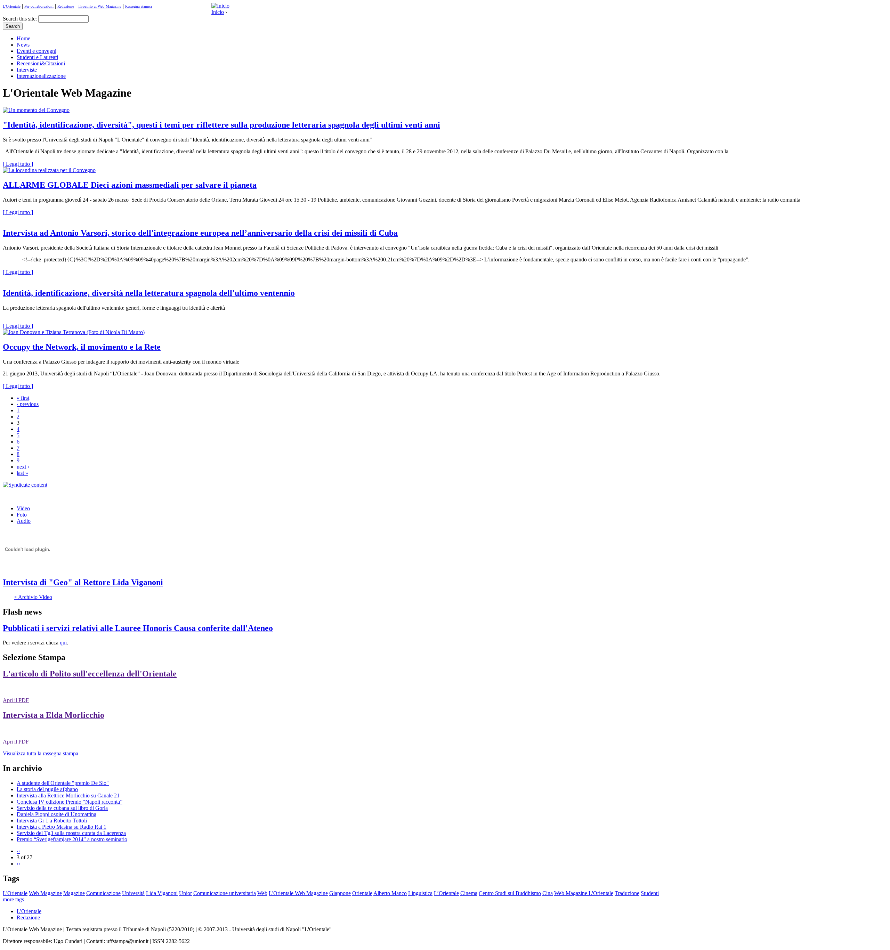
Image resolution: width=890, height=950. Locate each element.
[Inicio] (220, 6)
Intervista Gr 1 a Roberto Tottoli (52, 820)
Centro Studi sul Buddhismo (510, 893)
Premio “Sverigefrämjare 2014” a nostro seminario (72, 839)
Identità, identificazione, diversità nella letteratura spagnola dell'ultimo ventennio (149, 293)
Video (23, 508)
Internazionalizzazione (41, 76)
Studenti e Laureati (37, 57)
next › (23, 467)
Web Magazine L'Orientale (583, 893)
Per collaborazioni (39, 6)
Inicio (217, 12)
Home (23, 38)
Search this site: (20, 19)
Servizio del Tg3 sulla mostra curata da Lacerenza (71, 833)
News (23, 45)
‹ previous (28, 404)
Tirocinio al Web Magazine (99, 6)
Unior (185, 893)
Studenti (650, 893)
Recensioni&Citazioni (41, 63)
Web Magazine (45, 893)
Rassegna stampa (138, 6)
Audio (24, 521)
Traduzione (627, 893)
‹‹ (18, 851)
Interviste (27, 70)
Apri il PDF (16, 700)
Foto (22, 515)
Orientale (362, 893)
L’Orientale (446, 893)
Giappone (340, 893)
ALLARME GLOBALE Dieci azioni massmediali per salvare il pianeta (130, 184)
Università (133, 893)
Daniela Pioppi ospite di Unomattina (56, 814)
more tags (13, 899)
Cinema (468, 893)
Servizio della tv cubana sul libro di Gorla (62, 808)
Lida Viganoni (162, 893)
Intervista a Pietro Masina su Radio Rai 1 (61, 827)
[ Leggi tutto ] (18, 164)
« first (23, 398)
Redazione (65, 6)
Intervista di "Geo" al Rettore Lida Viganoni (83, 582)
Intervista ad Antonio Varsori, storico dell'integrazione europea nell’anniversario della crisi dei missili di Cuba (200, 232)
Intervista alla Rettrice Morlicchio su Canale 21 (68, 795)
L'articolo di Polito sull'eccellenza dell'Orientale (90, 673)
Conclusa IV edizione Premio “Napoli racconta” (69, 802)
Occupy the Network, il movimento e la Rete (82, 346)
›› (18, 864)
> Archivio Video (33, 597)
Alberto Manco (390, 893)
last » (22, 473)
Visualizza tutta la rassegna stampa (40, 753)
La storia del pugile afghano (47, 789)
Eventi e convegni (36, 51)
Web (262, 893)
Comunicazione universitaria (224, 893)
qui (63, 642)
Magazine (74, 893)
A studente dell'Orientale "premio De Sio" (63, 783)
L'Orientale (12, 6)
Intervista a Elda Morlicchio (53, 715)
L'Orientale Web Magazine (298, 893)
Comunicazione (103, 893)
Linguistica (420, 893)
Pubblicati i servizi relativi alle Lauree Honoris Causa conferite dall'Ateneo (138, 628)
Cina (547, 893)
